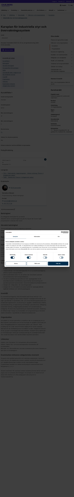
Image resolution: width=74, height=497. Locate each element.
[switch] (29, 257)
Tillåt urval (37, 263)
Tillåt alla (58, 263)
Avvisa (16, 263)
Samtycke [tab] (15, 236)
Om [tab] (59, 236)
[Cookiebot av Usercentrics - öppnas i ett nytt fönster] (62, 232)
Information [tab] (37, 236)
